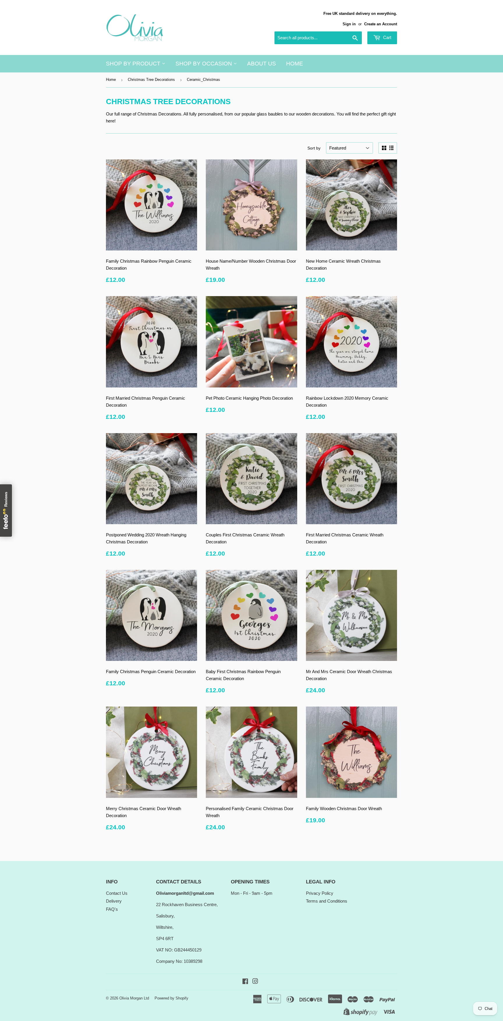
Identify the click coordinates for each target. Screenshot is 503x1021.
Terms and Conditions (326, 901)
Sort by (313, 148)
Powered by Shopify (171, 998)
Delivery (114, 901)
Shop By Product (134, 64)
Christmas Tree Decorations (151, 79)
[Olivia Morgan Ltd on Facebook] (245, 981)
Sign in (349, 24)
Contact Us (116, 893)
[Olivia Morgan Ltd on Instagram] (255, 981)
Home (294, 64)
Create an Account (380, 24)
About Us (261, 64)
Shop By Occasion (204, 64)
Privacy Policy (319, 893)
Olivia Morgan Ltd (134, 998)
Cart (386, 37)
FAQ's (112, 909)
